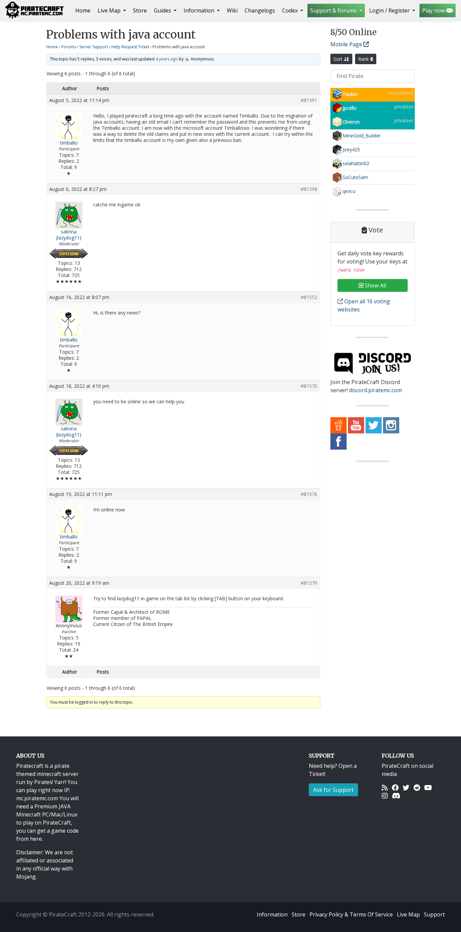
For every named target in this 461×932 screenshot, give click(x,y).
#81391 (309, 100)
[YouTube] (428, 787)
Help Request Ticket (130, 47)
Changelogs (260, 10)
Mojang (26, 876)
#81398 (309, 189)
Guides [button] (163, 10)
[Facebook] (395, 787)
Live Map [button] (110, 10)
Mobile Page (346, 44)
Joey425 (351, 149)
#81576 (309, 494)
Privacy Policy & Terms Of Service (351, 914)
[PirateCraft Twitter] (373, 425)
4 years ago (167, 59)
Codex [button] (290, 10)
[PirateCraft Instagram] (391, 425)
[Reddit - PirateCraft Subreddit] (338, 425)
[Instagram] (385, 795)
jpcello (350, 108)
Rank (364, 59)
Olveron (351, 122)
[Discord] (396, 795)
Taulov (350, 94)
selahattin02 (356, 163)
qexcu (349, 191)
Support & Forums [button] (334, 10)
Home (84, 10)
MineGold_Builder (362, 135)
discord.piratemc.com (375, 390)
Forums (68, 47)
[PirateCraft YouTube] (356, 425)
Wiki (232, 10)
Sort (338, 59)
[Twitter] (406, 787)
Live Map (408, 914)
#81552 (309, 297)
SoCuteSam (355, 177)
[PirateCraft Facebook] (338, 441)
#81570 (309, 386)
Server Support (93, 47)
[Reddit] (416, 787)
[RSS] (385, 787)
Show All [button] (374, 285)
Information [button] (200, 10)
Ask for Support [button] (333, 790)
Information (272, 914)
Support (434, 914)
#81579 (309, 583)
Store (140, 10)
